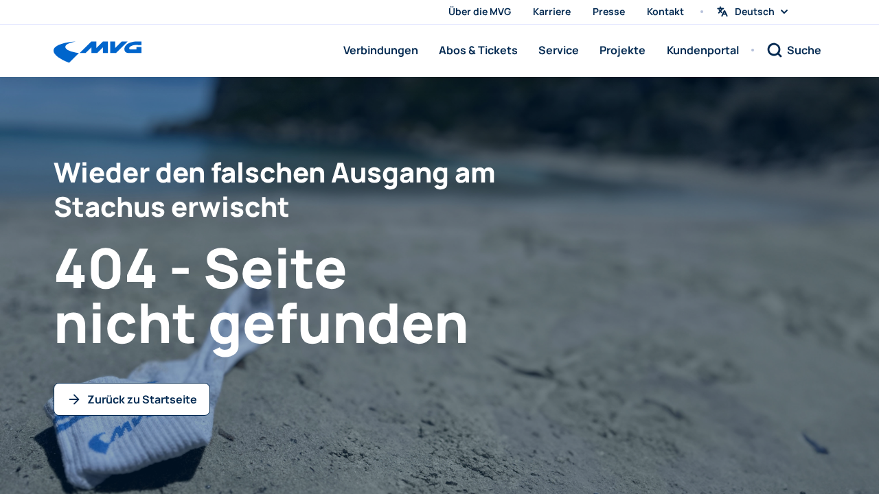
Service (558, 50)
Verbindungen (380, 50)
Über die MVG (479, 11)
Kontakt (665, 11)
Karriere (552, 11)
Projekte (623, 50)
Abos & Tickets (478, 50)
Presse (609, 11)
